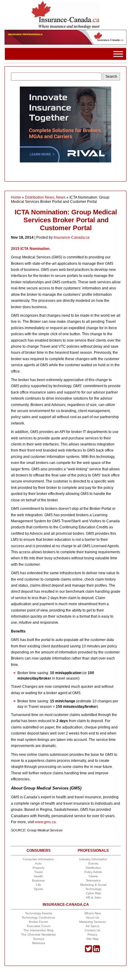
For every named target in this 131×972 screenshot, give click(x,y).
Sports (38, 889)
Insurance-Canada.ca (72, 237)
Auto (38, 863)
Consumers (39, 850)
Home (16, 197)
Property (38, 867)
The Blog (38, 930)
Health (38, 876)
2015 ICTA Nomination (30, 249)
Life (38, 884)
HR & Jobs (93, 897)
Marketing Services (92, 921)
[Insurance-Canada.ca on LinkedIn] (96, 951)
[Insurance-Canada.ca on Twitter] (88, 951)
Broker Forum (38, 921)
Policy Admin (93, 872)
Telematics (93, 880)
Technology (93, 889)
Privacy (92, 934)
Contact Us (92, 930)
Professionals (93, 850)
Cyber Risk (93, 893)
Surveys (38, 938)
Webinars (38, 943)
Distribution (93, 867)
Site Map (92, 938)
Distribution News (39, 197)
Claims (93, 876)
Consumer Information (38, 859)
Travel (38, 872)
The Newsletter (38, 934)
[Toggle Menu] (118, 54)
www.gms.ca (45, 822)
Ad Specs (92, 926)
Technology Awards (38, 913)
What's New (92, 913)
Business (38, 880)
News (61, 197)
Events (93, 863)
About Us (92, 917)
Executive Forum (38, 926)
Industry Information (93, 859)
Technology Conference (38, 917)
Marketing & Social (93, 884)
